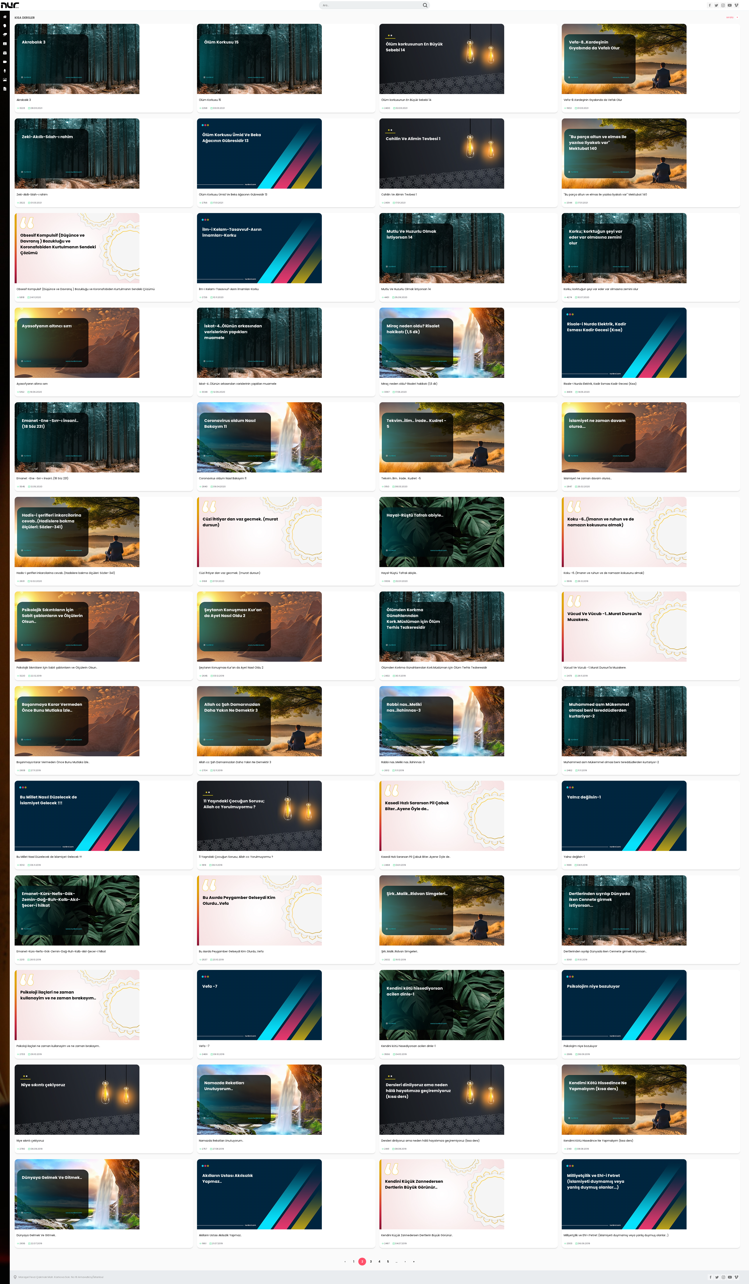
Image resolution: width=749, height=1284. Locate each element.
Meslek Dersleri (5, 53)
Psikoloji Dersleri (5, 26)
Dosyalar (5, 89)
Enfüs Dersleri (5, 35)
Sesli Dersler (5, 71)
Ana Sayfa (5, 17)
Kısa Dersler (5, 44)
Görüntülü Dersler (5, 62)
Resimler (5, 80)
